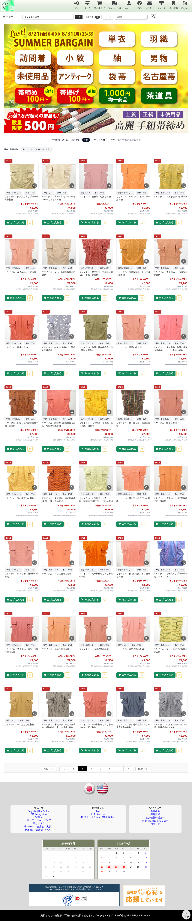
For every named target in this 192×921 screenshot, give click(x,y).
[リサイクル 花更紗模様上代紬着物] (170, 176)
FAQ (139, 8)
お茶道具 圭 (98, 814)
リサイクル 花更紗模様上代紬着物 (170, 196)
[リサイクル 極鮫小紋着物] (133, 327)
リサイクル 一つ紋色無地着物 (56, 573)
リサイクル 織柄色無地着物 (55, 649)
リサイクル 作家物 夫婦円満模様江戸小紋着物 (170, 499)
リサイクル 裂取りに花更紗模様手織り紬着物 (21, 424)
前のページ (49, 769)
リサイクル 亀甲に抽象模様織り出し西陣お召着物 (96, 349)
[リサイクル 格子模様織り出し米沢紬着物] (96, 553)
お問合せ (149, 8)
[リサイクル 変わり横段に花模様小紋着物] (170, 629)
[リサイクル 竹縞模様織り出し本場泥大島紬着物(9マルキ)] (170, 704)
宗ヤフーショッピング (39, 820)
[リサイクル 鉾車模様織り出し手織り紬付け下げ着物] (96, 704)
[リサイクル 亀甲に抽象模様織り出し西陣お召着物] (96, 327)
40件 (86, 140)
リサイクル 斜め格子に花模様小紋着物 (21, 575)
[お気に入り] (153, 17)
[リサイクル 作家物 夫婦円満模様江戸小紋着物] (170, 478)
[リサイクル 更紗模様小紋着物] (21, 478)
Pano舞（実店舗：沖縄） (38, 829)
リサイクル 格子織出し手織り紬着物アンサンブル (170, 575)
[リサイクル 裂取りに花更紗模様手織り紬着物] (21, 403)
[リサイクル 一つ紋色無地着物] (58, 553)
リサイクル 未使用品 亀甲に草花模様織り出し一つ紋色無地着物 (170, 349)
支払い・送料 (114, 8)
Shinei (98, 811)
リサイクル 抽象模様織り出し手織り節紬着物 (58, 349)
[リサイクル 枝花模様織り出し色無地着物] (133, 553)
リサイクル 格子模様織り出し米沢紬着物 (96, 575)
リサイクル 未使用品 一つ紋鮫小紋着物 (170, 273)
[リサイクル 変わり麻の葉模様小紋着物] (58, 252)
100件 (112, 140)
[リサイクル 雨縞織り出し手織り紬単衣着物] (21, 176)
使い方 (87, 8)
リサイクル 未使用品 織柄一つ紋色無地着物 (21, 650)
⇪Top (186, 915)
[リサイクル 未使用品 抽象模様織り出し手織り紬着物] (96, 252)
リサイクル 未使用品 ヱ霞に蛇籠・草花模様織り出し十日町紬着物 (96, 499)
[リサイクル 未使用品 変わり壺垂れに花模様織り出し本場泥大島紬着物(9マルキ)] (58, 704)
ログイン (76, 8)
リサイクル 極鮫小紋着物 (129, 347)
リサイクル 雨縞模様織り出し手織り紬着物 (133, 273)
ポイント (161, 8)
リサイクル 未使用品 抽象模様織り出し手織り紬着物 (96, 273)
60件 (95, 140)
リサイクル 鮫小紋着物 (16, 347)
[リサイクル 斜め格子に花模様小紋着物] (21, 553)
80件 (103, 140)
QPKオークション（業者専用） (98, 817)
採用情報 (155, 814)
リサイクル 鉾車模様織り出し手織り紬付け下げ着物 (96, 726)
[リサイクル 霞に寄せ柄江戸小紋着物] (133, 478)
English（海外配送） (39, 811)
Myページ (129, 8)
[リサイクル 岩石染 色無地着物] (96, 176)
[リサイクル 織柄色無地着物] (58, 629)
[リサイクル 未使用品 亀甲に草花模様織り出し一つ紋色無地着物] (170, 327)
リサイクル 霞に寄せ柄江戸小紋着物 (133, 499)
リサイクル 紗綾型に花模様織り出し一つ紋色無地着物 (58, 424)
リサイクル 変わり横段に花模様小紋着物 (170, 650)
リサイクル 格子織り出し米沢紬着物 (133, 424)
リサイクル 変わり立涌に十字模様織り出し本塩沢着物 (58, 198)
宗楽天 (38, 817)
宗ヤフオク (39, 823)
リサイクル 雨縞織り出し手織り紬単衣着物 (21, 198)
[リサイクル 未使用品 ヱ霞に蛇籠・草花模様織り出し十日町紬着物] (96, 478)
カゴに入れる (17, 222)
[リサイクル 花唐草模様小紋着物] (21, 252)
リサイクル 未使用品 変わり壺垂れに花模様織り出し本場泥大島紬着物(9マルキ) (58, 726)
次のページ (143, 769)
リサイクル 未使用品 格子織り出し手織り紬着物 (96, 424)
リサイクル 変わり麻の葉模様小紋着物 (58, 273)
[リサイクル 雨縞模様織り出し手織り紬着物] (133, 252)
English (184, 8)
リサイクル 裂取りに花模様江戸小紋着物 (133, 198)
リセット (108, 17)
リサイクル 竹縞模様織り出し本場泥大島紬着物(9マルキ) (170, 726)
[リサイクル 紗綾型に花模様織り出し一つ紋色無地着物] (58, 403)
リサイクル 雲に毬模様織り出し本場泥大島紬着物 (133, 726)
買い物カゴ (99, 8)
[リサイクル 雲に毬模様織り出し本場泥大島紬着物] (133, 704)
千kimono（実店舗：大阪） (39, 826)
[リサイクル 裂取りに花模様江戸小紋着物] (133, 176)
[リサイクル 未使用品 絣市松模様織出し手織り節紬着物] (58, 478)
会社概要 (173, 8)
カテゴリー (12, 17)
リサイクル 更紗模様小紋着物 (19, 498)
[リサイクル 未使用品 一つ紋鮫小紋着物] (170, 252)
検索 (79, 17)
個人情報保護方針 (155, 817)
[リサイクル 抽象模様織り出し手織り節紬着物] (58, 327)
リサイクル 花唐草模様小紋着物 (20, 272)
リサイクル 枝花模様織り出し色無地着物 (133, 575)
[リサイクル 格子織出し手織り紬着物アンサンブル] (170, 553)
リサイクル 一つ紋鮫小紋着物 (19, 724)
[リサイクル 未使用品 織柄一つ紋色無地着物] (21, 629)
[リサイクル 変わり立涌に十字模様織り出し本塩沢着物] (58, 176)
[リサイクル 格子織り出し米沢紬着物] (133, 403)
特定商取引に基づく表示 (155, 820)
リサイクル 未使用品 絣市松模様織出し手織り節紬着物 (58, 499)
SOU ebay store (38, 814)
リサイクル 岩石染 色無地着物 (95, 196)
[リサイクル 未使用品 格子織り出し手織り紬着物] (96, 403)
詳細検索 (92, 17)
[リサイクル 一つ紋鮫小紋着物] (21, 704)
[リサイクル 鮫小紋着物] (21, 327)
